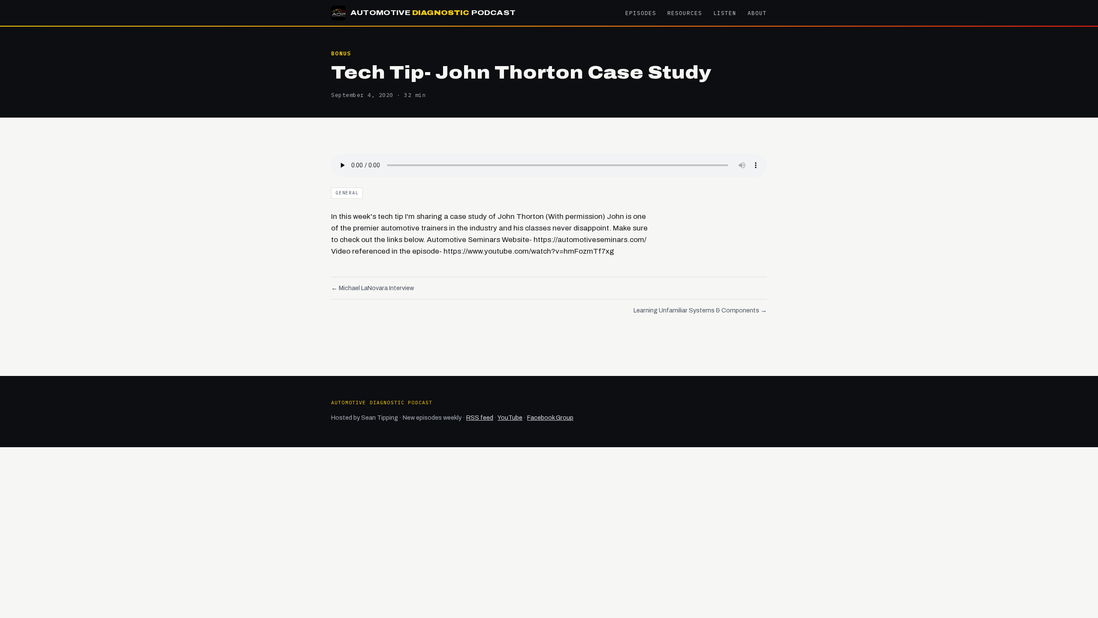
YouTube (510, 417)
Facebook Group (550, 417)
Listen (724, 12)
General (347, 193)
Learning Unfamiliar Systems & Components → (700, 310)
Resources (684, 12)
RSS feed (479, 417)
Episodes (640, 12)
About (757, 12)
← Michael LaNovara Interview (372, 288)
